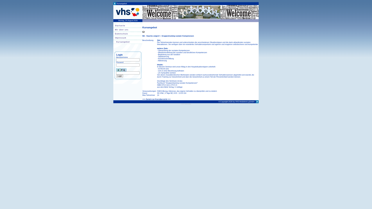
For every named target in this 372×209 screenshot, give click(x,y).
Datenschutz (121, 34)
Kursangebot (123, 42)
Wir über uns (121, 30)
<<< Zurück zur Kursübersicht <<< (156, 99)
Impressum (120, 38)
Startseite (120, 26)
